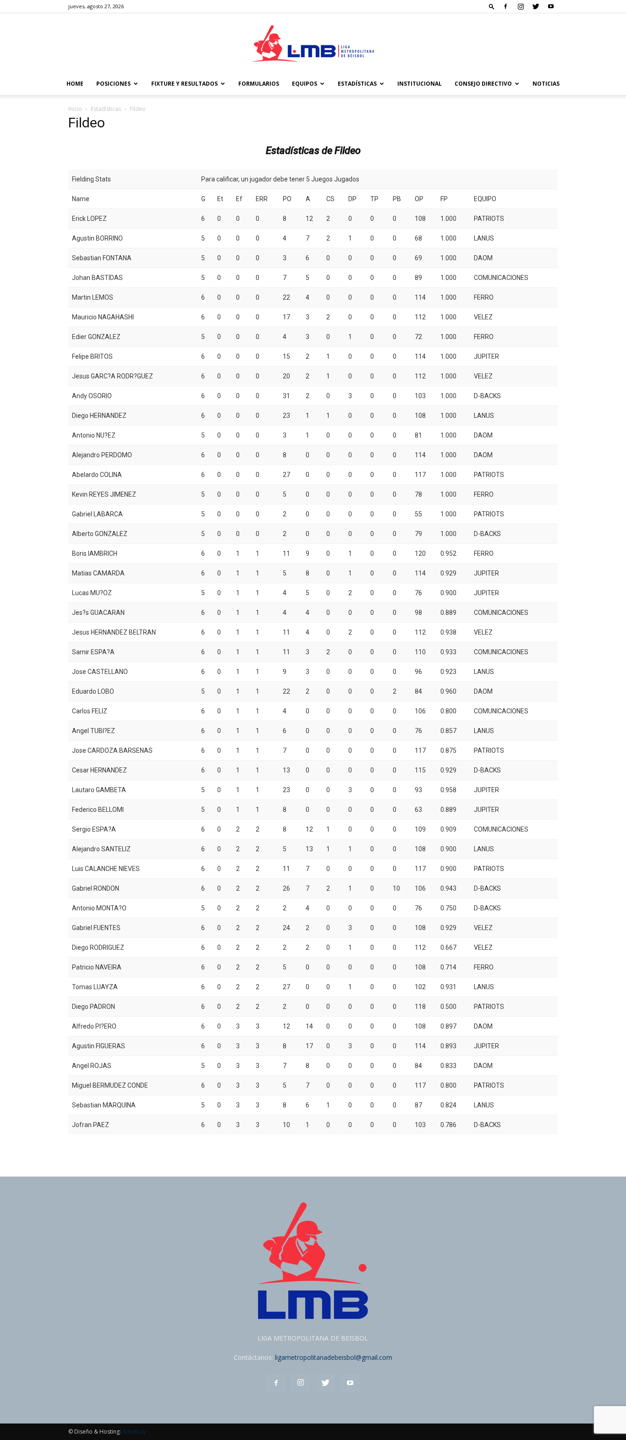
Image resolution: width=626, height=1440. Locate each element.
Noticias (546, 84)
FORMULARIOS (258, 84)
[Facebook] (505, 6)
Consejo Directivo (483, 84)
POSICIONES (113, 84)
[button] (492, 6)
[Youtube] (551, 6)
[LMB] (313, 43)
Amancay (134, 1431)
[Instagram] (520, 6)
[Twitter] (536, 6)
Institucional (419, 84)
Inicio (75, 109)
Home (74, 84)
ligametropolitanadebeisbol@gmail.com (333, 1357)
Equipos (304, 84)
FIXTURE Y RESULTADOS (184, 84)
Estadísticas (357, 84)
